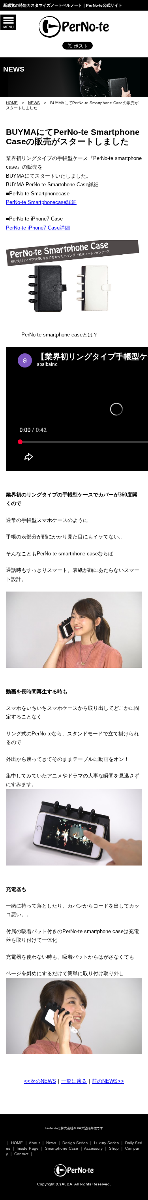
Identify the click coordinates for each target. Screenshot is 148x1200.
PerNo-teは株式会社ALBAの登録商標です (74, 1128)
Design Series (75, 1143)
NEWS (34, 103)
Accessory (93, 1148)
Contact (21, 1154)
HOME (12, 103)
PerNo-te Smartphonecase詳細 (41, 202)
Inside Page (28, 1148)
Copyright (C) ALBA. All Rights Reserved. (74, 1184)
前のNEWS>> (108, 1081)
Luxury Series (106, 1143)
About (34, 1143)
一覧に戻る (74, 1081)
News (51, 1143)
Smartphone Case (61, 1148)
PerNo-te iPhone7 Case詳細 (38, 228)
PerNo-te (74, 1170)
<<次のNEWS (40, 1081)
